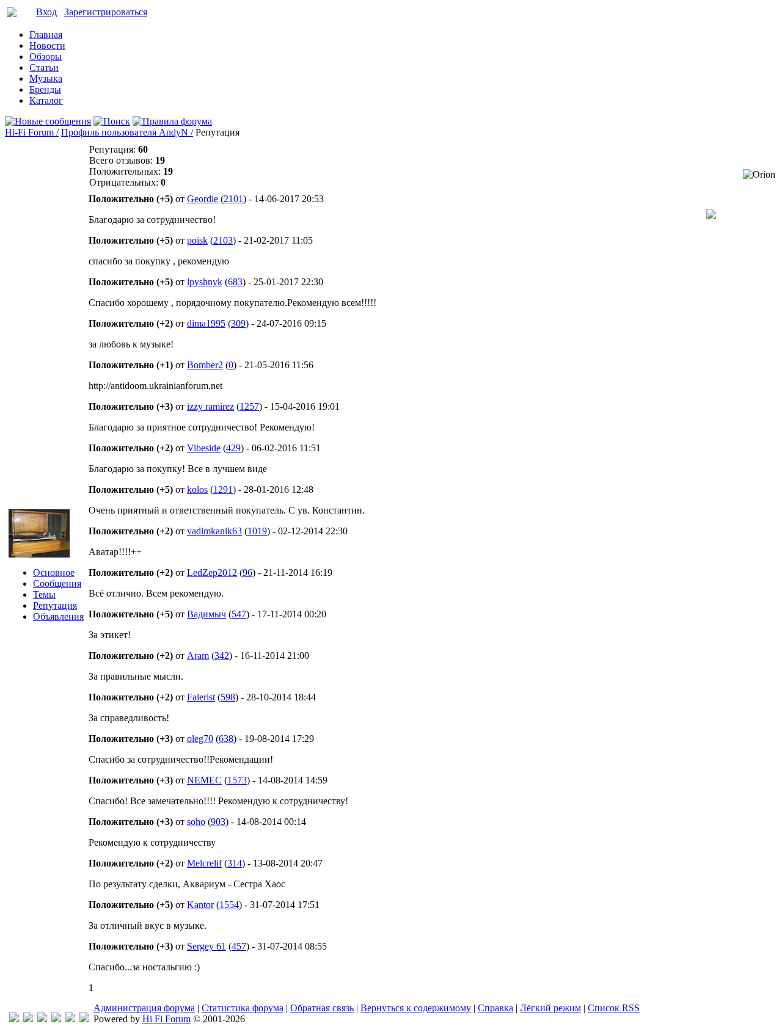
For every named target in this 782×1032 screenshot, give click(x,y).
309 (238, 323)
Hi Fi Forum (166, 1019)
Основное (54, 572)
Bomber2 (205, 365)
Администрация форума (144, 1008)
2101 (233, 199)
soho (196, 821)
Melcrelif (204, 863)
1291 (223, 489)
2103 (223, 240)
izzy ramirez (210, 406)
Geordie (202, 199)
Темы (44, 594)
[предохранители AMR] (14, 1019)
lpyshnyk (204, 282)
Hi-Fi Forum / (32, 132)
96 (247, 572)
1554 (229, 904)
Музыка (45, 78)
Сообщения (57, 583)
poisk (197, 240)
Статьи (44, 67)
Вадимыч (206, 614)
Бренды (45, 89)
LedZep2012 (212, 572)
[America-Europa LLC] (28, 1019)
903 (218, 821)
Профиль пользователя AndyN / (127, 132)
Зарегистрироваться (105, 12)
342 (221, 655)
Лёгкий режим (550, 1008)
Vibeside (204, 448)
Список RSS (614, 1008)
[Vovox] (84, 1019)
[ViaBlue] (42, 1019)
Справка (495, 1008)
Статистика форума (242, 1008)
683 (235, 282)
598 (228, 697)
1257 (249, 406)
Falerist (201, 697)
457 (239, 946)
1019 (257, 531)
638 (226, 738)
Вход (46, 12)
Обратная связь (322, 1008)
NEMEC (204, 780)
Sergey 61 (206, 946)
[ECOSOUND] (56, 1019)
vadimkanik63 (214, 531)
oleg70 (200, 738)
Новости (47, 45)
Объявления (58, 616)
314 (234, 863)
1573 (237, 780)
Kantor (200, 904)
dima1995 (206, 323)
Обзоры (45, 56)
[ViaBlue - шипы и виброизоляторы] (70, 1019)
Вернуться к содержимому (415, 1008)
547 (239, 614)
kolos (197, 489)
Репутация (55, 605)
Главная (45, 34)
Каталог (46, 100)
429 (233, 448)
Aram (198, 655)
